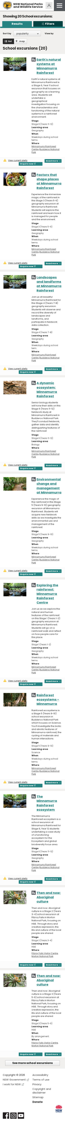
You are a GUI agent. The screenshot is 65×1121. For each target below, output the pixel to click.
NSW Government (14, 1079)
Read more (52, 160)
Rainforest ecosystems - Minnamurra (48, 699)
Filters (49, 24)
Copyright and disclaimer (41, 1090)
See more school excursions (32, 1063)
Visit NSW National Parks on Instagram (13, 1115)
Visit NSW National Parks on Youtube (21, 1115)
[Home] (7, 5)
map (22, 41)
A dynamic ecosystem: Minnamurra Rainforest (47, 389)
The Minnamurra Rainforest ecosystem (47, 803)
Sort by (7, 33)
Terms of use (40, 1079)
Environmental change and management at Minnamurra (49, 486)
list (10, 41)
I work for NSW (12, 1084)
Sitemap (38, 1097)
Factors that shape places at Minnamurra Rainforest (49, 181)
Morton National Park (42, 956)
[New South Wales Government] (58, 1108)
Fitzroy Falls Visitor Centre (45, 953)
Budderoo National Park (45, 151)
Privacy (36, 1084)
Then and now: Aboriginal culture (49, 897)
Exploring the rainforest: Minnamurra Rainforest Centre (47, 594)
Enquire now (26, 163)
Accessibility (40, 1075)
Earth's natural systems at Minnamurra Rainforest (49, 66)
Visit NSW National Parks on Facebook (6, 1115)
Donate (37, 1102)
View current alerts (17, 160)
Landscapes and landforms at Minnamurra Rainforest (49, 284)
